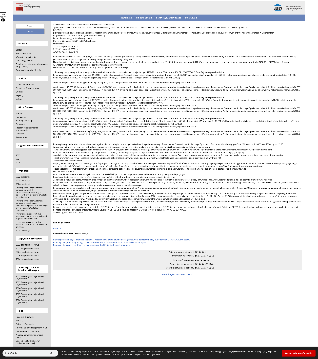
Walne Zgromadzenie (26, 57)
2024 (18, 159)
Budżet (19, 91)
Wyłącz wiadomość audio (298, 353)
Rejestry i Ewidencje (25, 324)
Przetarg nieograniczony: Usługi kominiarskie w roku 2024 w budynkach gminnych (31, 224)
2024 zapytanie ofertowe (27, 252)
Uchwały (20, 133)
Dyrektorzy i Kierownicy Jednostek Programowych (32, 65)
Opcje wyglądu (3, 15)
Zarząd (19, 49)
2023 (18, 155)
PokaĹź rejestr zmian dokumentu (177, 274)
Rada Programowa (24, 60)
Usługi (19, 99)
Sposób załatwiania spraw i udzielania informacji (28, 342)
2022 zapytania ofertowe (27, 244)
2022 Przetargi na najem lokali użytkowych (30, 277)
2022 (18, 151)
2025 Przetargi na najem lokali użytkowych (30, 295)
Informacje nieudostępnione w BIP (32, 327)
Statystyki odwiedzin (168, 17)
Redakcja (126, 17)
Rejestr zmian (144, 17)
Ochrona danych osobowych (29, 331)
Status (19, 113)
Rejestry (19, 95)
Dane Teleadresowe (25, 84)
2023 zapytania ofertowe (27, 248)
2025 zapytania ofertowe (27, 255)
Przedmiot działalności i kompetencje (27, 128)
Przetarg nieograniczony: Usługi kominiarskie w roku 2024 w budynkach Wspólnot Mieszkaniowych (31, 216)
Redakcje (20, 320)
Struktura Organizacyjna (27, 88)
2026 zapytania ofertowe (27, 259)
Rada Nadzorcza (23, 53)
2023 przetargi (23, 180)
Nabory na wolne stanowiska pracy (29, 336)
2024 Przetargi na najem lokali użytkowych (30, 289)
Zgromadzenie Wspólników (28, 70)
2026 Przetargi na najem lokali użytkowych (30, 301)
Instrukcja (191, 17)
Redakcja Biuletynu (25, 317)
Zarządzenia (21, 137)
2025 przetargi (23, 230)
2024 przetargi (23, 184)
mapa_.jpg (58, 228)
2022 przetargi (23, 177)
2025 (18, 162)
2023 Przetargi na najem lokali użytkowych (30, 283)
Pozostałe (20, 124)
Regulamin (21, 117)
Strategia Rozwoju (24, 120)
